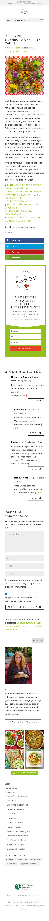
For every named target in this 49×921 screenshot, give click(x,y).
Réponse (36, 401)
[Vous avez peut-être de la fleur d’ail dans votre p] (14, 739)
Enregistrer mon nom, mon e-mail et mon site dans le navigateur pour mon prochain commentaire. (23, 583)
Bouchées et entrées (17, 796)
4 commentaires (20, 51)
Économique (34, 864)
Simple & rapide (11, 864)
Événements (11, 788)
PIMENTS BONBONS (17, 201)
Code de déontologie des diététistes (24, 895)
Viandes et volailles (16, 849)
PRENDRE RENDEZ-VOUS (23, 722)
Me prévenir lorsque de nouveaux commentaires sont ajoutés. (20, 599)
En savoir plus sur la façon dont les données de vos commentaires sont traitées (23, 626)
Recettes (9, 793)
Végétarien (24, 864)
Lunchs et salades (15, 822)
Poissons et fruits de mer (18, 836)
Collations (11, 800)
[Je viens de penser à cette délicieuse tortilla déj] (34, 759)
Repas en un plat (21, 859)
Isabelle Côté (14, 48)
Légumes (11, 818)
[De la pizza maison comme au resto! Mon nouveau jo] (34, 739)
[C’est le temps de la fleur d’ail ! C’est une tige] (14, 759)
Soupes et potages (16, 844)
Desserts (11, 814)
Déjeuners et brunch (16, 809)
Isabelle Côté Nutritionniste (18, 902)
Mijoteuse (9, 859)
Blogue (8, 51)
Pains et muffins (14, 827)
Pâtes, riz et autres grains (18, 831)
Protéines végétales (16, 840)
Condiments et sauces (17, 805)
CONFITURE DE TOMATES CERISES (24, 191)
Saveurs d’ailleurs (36, 859)
